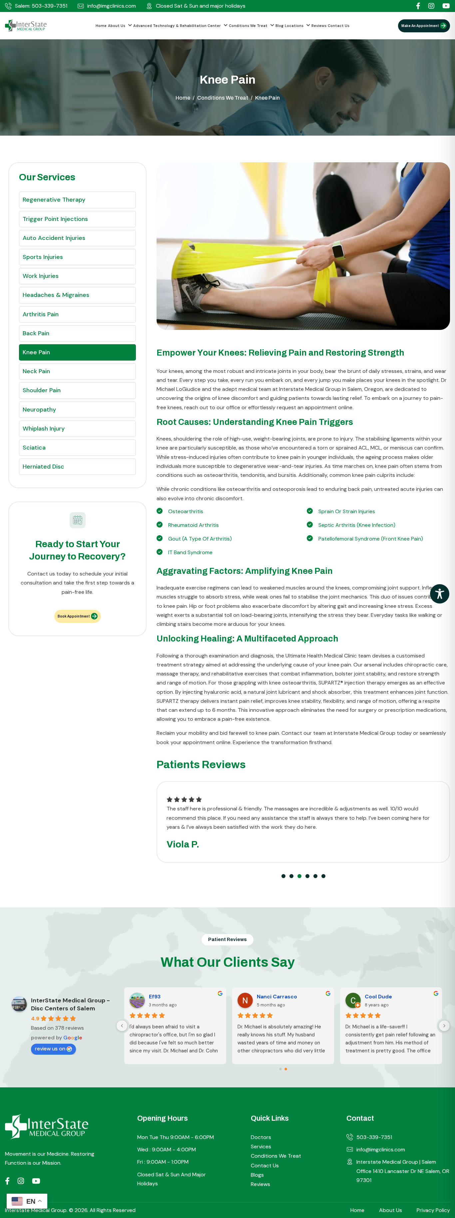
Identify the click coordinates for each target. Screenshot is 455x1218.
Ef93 (155, 996)
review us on (50, 1048)
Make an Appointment (420, 26)
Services (261, 1146)
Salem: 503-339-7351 (41, 6)
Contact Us (338, 25)
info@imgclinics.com (111, 6)
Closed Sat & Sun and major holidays (200, 6)
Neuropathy (39, 410)
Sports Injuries (43, 257)
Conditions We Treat (248, 25)
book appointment (74, 616)
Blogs (257, 1174)
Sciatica (34, 448)
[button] (283, 876)
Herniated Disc (43, 467)
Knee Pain (36, 352)
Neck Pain (36, 371)
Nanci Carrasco (277, 996)
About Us (116, 25)
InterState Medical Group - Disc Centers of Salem (70, 1004)
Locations (294, 25)
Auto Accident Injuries (54, 238)
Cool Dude (378, 996)
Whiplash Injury (44, 429)
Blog (279, 25)
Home (101, 25)
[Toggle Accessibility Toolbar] (439, 594)
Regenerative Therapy (54, 200)
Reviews (318, 25)
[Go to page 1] (285, 1069)
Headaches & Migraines (56, 295)
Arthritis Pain (41, 314)
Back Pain (36, 333)
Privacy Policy (433, 1210)
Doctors (261, 1137)
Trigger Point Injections (55, 219)
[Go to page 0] (280, 1069)
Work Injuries (41, 276)
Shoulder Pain (42, 390)
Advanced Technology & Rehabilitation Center (177, 25)
